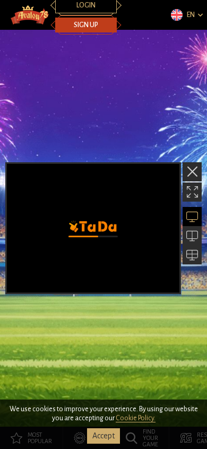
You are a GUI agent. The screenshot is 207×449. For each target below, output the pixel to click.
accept (103, 435)
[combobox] (186, 15)
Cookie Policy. (136, 418)
